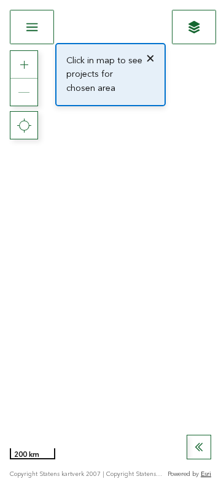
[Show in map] (194, 27)
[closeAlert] (150, 58)
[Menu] (32, 27)
